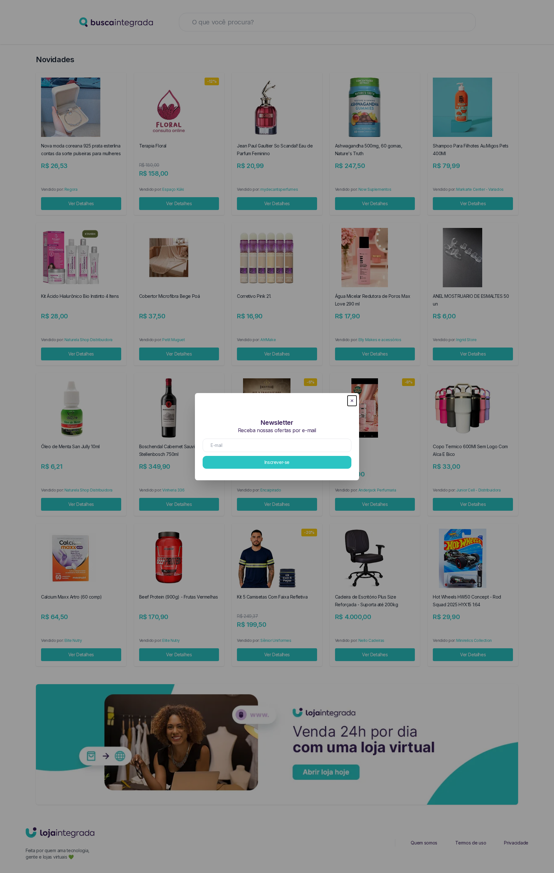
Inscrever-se (277, 462)
